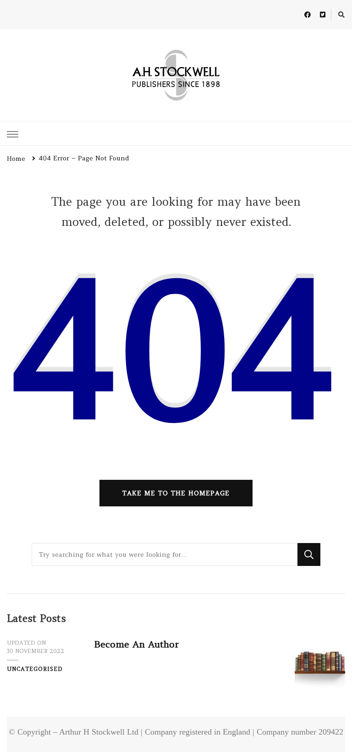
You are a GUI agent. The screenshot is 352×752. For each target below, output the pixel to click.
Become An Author (136, 644)
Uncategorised (35, 668)
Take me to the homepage (176, 493)
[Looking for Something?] (164, 554)
